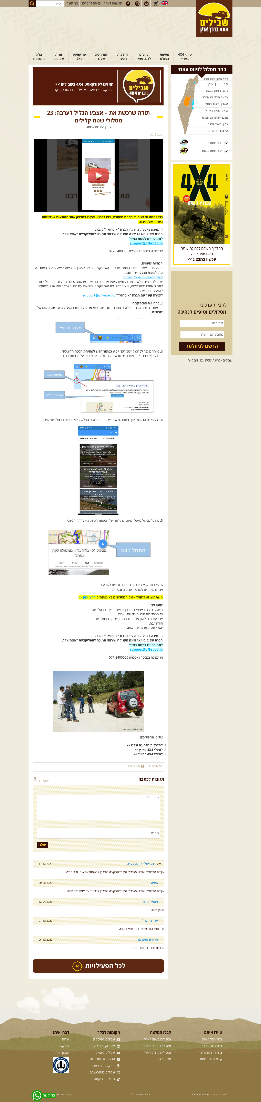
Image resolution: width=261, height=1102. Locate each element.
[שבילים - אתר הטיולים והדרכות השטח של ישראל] (214, 18)
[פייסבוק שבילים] (128, 3)
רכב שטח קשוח (212, 151)
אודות (65, 1039)
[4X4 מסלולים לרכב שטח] (202, 204)
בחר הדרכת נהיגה (210, 1053)
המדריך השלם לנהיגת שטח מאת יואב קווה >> (202, 254)
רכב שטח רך (214, 143)
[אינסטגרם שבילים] (137, 3)
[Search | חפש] (32, 3)
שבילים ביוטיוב (106, 1053)
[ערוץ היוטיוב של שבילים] (146, 3)
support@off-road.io (146, 243)
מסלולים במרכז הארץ (157, 1046)
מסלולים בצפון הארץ (157, 1039)
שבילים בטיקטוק (104, 1079)
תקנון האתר (61, 1053)
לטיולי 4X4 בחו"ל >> (148, 754)
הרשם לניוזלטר (202, 346)
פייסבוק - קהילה (105, 1046)
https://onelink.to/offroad (143, 277)
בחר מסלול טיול (212, 1039)
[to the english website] (164, 3)
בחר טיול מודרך (212, 1046)
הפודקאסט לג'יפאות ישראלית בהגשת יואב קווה (82, 90)
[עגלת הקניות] (155, 3)
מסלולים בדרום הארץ (157, 1053)
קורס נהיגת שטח (211, 1059)
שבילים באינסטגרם (103, 1072)
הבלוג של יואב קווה (103, 1059)
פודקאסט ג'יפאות (103, 1066)
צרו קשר (72, 3)
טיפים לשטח (163, 1059)
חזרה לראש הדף (41, 780)
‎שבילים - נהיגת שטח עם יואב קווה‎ (210, 360)
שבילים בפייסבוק (104, 1039)
